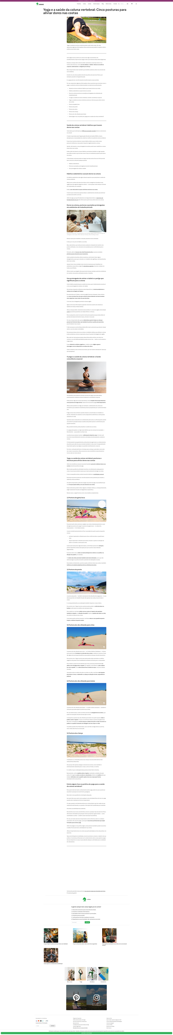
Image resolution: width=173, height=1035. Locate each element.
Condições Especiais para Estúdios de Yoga (81, 1024)
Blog (103, 3)
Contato (115, 3)
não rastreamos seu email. (93, 919)
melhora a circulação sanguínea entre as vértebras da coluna (81, 565)
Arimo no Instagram (110, 1023)
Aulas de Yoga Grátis (77, 1026)
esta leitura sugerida (88, 266)
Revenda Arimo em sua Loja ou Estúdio (80, 1028)
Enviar (87, 922)
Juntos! (89, 3)
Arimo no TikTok (109, 1024)
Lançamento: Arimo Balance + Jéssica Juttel (86, 0)
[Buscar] (127, 4)
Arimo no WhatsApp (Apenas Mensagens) (114, 1021)
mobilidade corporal (99, 474)
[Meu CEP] (132, 4)
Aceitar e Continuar (86, 1033)
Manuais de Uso (76, 1023)
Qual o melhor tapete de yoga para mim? (114, 1019)
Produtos (79, 3)
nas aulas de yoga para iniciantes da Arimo (95, 891)
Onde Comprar (96, 3)
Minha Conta (108, 3)
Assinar (52, 1025)
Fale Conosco (109, 1028)
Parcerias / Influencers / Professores (80, 1021)
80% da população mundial (89, 131)
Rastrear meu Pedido (110, 1026)
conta (68, 311)
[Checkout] (136, 4)
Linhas (84, 3)
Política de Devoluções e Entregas (79, 1019)
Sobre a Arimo (109, 1018)
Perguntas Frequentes (77, 1018)
